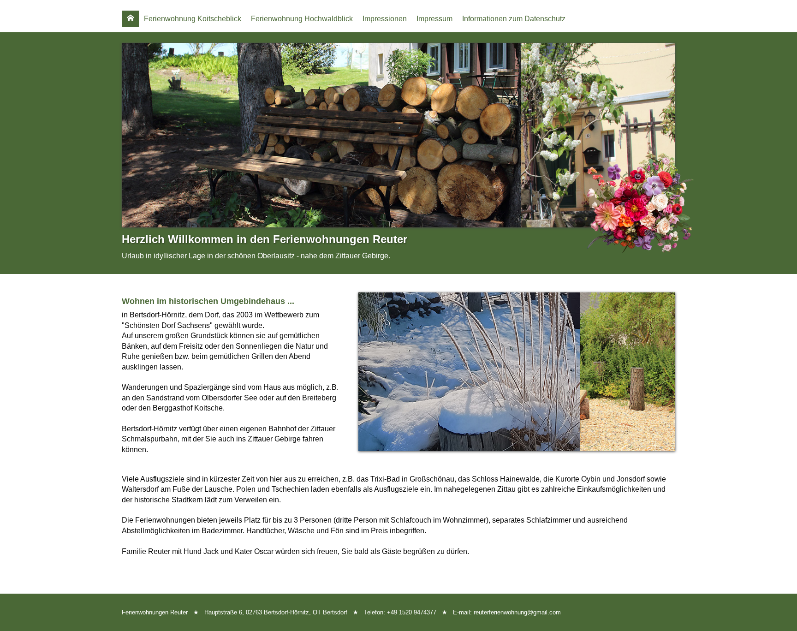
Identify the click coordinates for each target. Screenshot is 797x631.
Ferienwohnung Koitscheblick (192, 19)
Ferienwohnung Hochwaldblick (302, 19)
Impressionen (385, 19)
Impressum (434, 19)
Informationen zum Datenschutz (513, 19)
